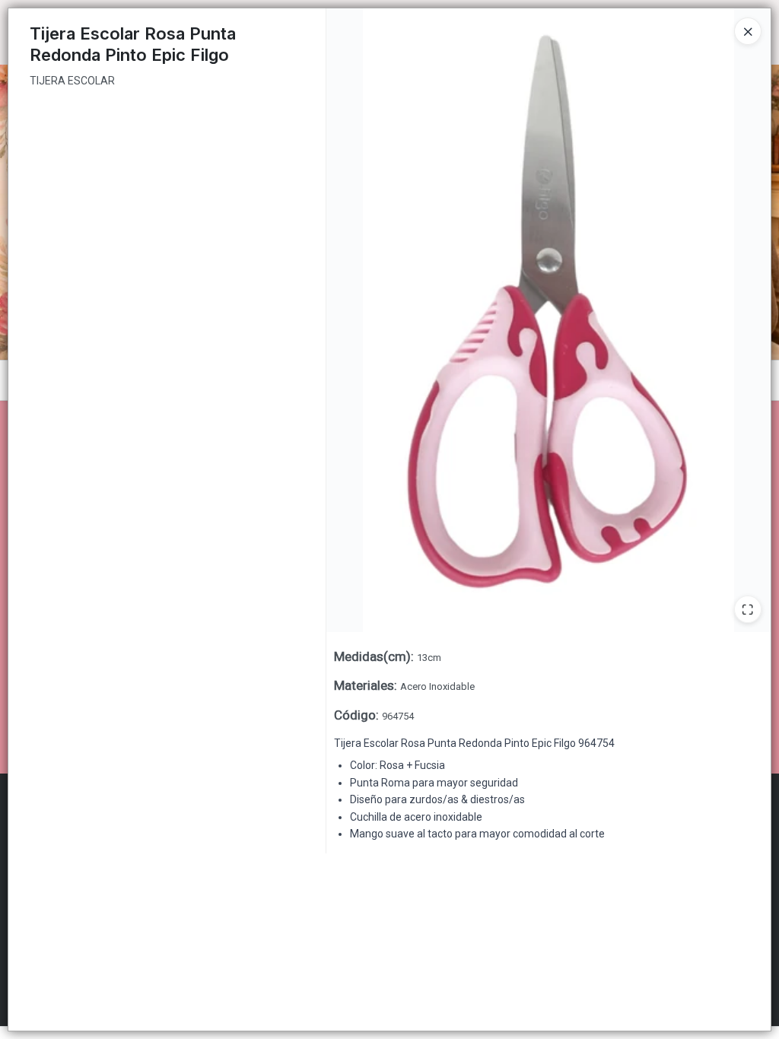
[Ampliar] (748, 609)
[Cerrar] (748, 31)
